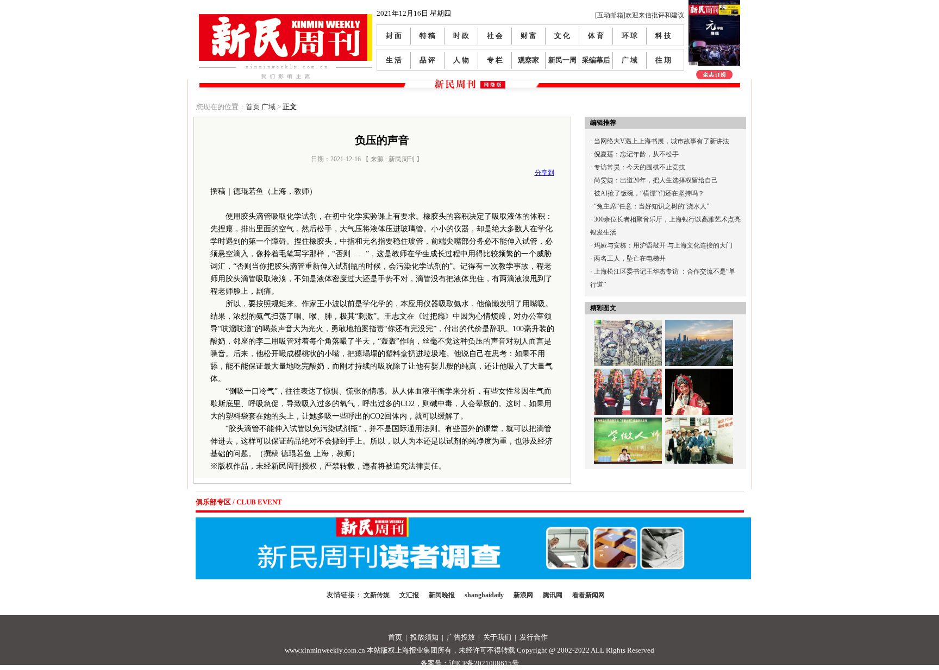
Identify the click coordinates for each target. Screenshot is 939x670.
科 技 (663, 35)
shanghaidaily (484, 595)
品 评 (427, 60)
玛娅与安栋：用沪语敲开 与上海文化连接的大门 (663, 245)
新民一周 (562, 60)
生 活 (394, 60)
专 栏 (495, 60)
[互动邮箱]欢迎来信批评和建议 (639, 15)
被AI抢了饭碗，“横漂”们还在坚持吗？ (649, 193)
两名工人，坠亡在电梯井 (630, 258)
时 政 (461, 35)
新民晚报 (442, 595)
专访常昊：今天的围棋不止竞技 (639, 167)
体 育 (596, 35)
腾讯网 (552, 595)
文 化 (562, 35)
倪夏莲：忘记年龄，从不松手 (636, 154)
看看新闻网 (588, 595)
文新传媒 (377, 595)
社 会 (495, 35)
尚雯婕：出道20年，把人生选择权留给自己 (656, 180)
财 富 (528, 35)
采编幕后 (596, 60)
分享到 (544, 172)
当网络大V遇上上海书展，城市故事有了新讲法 (661, 141)
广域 (268, 107)
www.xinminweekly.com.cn (325, 650)
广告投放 (461, 637)
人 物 (461, 60)
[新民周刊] (285, 18)
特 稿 (427, 35)
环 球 (629, 35)
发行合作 (533, 637)
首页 (253, 107)
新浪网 (523, 595)
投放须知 (424, 637)
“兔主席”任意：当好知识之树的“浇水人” (651, 206)
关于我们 (497, 637)
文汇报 (409, 595)
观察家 (528, 60)
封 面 (394, 35)
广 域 (629, 60)
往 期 (663, 60)
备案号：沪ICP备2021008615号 (470, 663)
